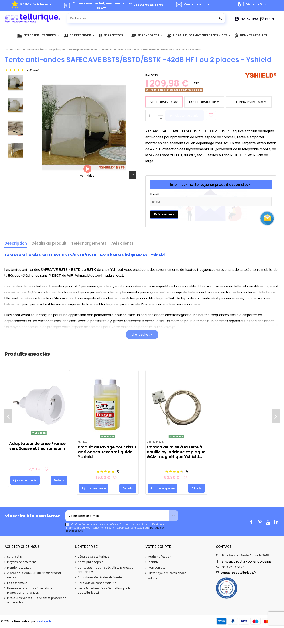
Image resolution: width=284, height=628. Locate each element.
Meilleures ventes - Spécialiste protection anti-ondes (36, 600)
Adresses (154, 578)
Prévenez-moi (164, 214)
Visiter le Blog (256, 4)
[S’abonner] (173, 515)
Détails (59, 480)
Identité (153, 562)
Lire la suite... (141, 334)
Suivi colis (14, 557)
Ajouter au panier (187, 115)
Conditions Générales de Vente (100, 577)
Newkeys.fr (44, 621)
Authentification (159, 557)
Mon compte (249, 18)
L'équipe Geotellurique (93, 557)
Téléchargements (89, 243)
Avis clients (122, 243)
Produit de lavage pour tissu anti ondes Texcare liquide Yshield (107, 451)
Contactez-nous (196, 4)
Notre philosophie (90, 562)
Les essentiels (17, 583)
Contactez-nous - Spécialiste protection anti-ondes (106, 569)
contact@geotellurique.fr (238, 572)
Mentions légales (19, 567)
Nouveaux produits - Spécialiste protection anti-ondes (30, 590)
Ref (147, 75)
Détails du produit (49, 243)
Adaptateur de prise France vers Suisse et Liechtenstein (37, 446)
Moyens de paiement (21, 562)
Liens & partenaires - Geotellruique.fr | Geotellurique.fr (105, 590)
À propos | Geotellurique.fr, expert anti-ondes (34, 575)
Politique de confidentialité (97, 583)
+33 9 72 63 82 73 (232, 567)
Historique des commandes (167, 573)
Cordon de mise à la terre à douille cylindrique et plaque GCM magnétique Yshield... (176, 451)
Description (15, 243)
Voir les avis (42, 4)
